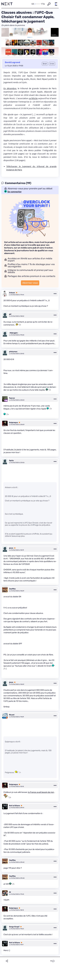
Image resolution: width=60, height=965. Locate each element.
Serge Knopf (14, 927)
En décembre (9, 88)
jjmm (11, 548)
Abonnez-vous (30, 282)
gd (10, 314)
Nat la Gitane (14, 806)
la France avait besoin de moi (41, 792)
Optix (11, 460)
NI (10, 892)
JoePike (12, 589)
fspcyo (12, 398)
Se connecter (14, 192)
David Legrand (12, 62)
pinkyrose (13, 352)
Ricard (11, 715)
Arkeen (12, 293)
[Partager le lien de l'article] (7, 961)
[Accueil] (7, 4)
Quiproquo (13, 422)
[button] (56, 4)
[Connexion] (49, 4)
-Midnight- (13, 333)
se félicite (33, 98)
